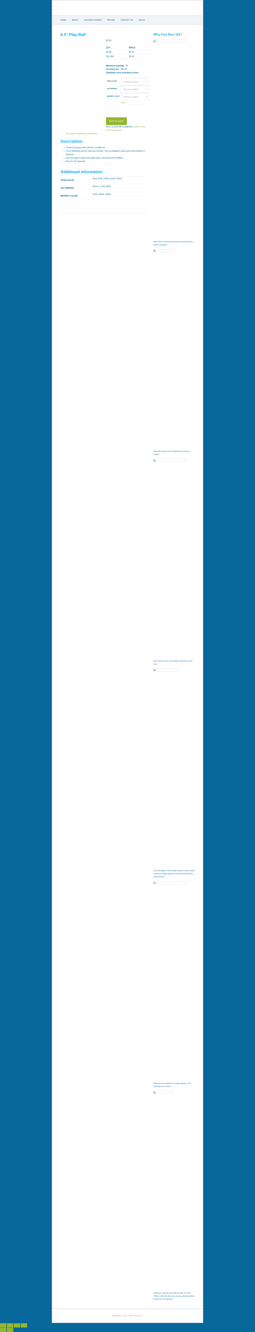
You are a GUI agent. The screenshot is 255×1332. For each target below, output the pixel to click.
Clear (123, 102)
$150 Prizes (139, 127)
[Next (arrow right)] (10, 1330)
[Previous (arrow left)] (3, 1330)
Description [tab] (71, 133)
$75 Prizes (111, 130)
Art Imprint (112, 89)
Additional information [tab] (87, 133)
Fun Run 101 (127, 8)
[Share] (17, 1325)
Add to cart (116, 121)
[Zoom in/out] (3, 1325)
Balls (119, 130)
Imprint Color (113, 96)
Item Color (112, 81)
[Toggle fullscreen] (10, 1325)
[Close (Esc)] (24, 1325)
